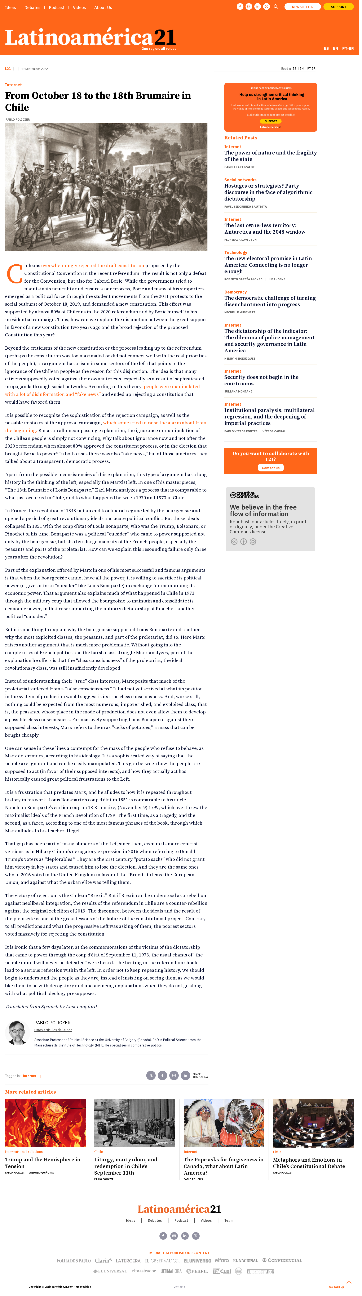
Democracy (235, 292)
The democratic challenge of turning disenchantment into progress (270, 301)
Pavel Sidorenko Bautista (245, 206)
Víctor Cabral (274, 431)
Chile (98, 1152)
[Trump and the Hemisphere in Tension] (45, 1123)
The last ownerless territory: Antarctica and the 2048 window (265, 229)
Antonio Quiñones (41, 1172)
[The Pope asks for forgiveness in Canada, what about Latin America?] (224, 1123)
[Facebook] (240, 6)
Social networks (240, 179)
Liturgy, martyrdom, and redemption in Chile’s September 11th (125, 1166)
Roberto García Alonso (243, 279)
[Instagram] (249, 6)
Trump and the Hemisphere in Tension (42, 1163)
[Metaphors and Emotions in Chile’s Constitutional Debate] (313, 1123)
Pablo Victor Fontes (240, 431)
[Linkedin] (257, 6)
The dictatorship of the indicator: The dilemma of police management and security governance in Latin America (269, 341)
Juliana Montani (238, 391)
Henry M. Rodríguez (239, 358)
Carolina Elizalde (239, 167)
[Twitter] (151, 1075)
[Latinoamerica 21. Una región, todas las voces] (179, 1208)
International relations (24, 1152)
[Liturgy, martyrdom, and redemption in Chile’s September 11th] (134, 1123)
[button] (276, 7)
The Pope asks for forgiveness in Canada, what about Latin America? (224, 1166)
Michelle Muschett (239, 312)
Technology (235, 252)
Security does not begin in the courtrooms (261, 380)
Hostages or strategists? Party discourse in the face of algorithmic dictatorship (268, 192)
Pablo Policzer (18, 119)
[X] (266, 6)
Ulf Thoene (276, 279)
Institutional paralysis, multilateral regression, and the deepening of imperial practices (269, 417)
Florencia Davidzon (240, 240)
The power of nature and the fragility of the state (270, 156)
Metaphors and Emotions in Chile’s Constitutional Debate (309, 1163)
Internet (13, 85)
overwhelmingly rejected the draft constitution (92, 266)
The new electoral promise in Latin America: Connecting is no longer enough (268, 265)
